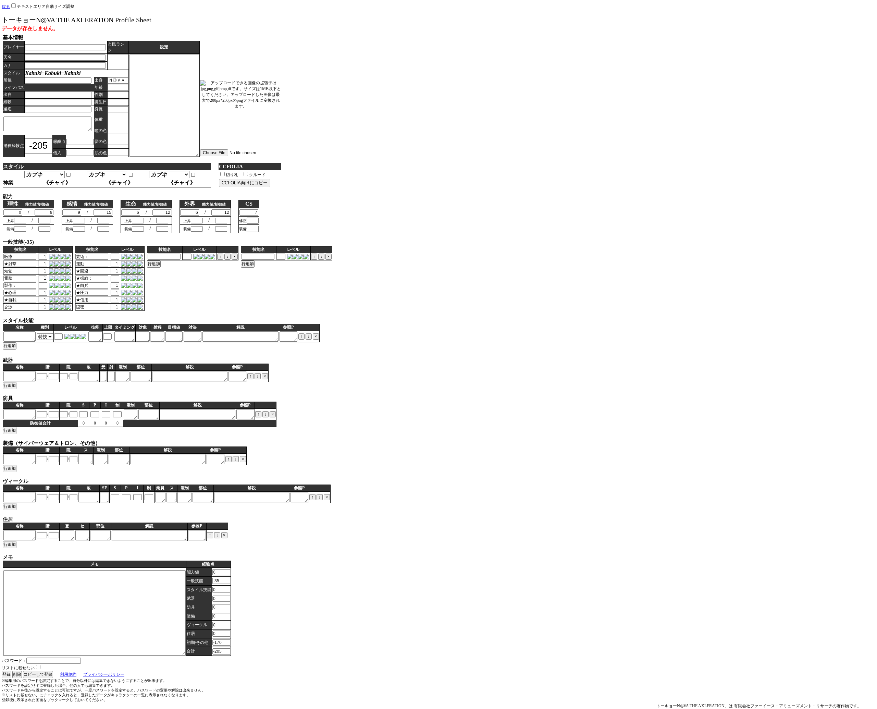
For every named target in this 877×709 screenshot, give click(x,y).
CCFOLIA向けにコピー (245, 182)
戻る (6, 6)
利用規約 (68, 674)
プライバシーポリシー (103, 674)
